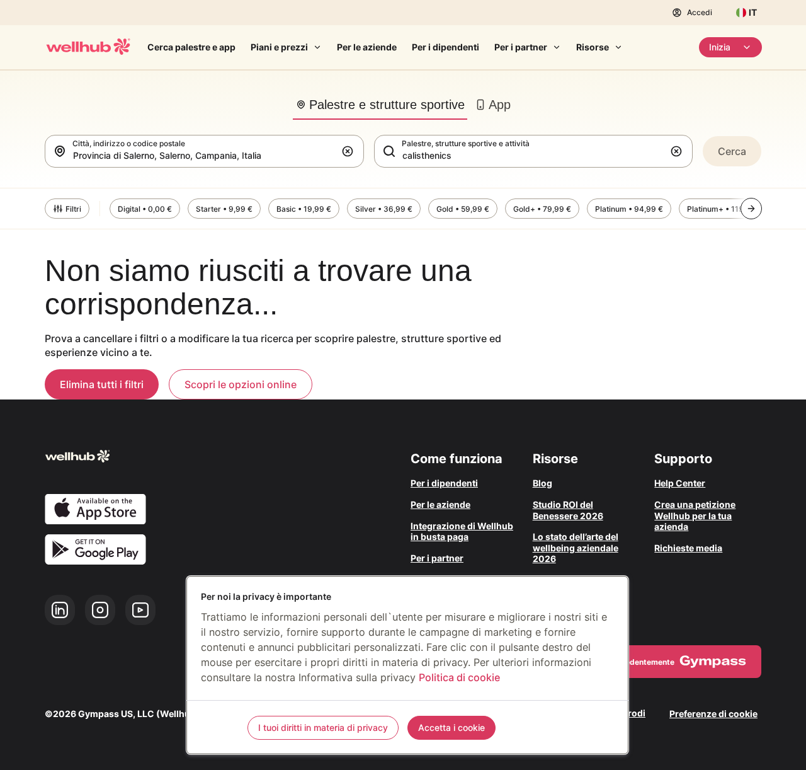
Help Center (679, 483)
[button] (350, 151)
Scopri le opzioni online (240, 384)
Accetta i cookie (451, 727)
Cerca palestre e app (191, 47)
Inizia (719, 47)
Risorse (592, 47)
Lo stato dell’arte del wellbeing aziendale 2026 (575, 547)
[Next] (751, 208)
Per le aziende (367, 47)
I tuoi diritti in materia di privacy (323, 727)
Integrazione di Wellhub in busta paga (462, 531)
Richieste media (688, 548)
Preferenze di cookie (713, 713)
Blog (542, 483)
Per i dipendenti (445, 47)
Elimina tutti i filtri (102, 384)
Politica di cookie (459, 677)
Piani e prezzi (279, 47)
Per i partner (520, 47)
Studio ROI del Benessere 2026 (568, 510)
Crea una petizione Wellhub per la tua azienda (694, 515)
